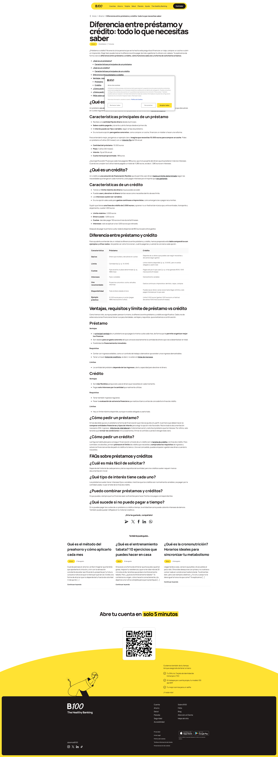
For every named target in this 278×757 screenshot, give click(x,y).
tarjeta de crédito (159, 442)
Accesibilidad (159, 722)
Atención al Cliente (185, 715)
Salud (134, 6)
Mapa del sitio (183, 718)
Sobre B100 (182, 704)
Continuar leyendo (74, 584)
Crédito (98, 85)
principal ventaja (102, 333)
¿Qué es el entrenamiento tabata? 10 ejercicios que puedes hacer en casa (137, 549)
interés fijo (127, 140)
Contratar (179, 6)
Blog (179, 711)
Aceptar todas (164, 105)
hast (155, 176)
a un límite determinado (167, 176)
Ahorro (120, 6)
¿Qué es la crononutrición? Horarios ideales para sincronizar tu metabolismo (186, 549)
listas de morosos (145, 357)
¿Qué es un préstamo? (102, 61)
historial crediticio (113, 357)
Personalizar (148, 105)
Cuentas (112, 6)
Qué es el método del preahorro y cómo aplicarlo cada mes (89, 549)
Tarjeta (127, 6)
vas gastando (161, 178)
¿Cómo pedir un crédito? (103, 92)
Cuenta (157, 704)
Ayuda (147, 6)
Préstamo (99, 81)
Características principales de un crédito (112, 71)
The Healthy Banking (159, 6)
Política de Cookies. (137, 99)
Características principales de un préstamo (113, 64)
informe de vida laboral (120, 428)
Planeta (140, 6)
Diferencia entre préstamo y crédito (108, 75)
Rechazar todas (115, 105)
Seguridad (158, 718)
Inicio (94, 16)
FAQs (180, 708)
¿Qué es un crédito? (101, 68)
